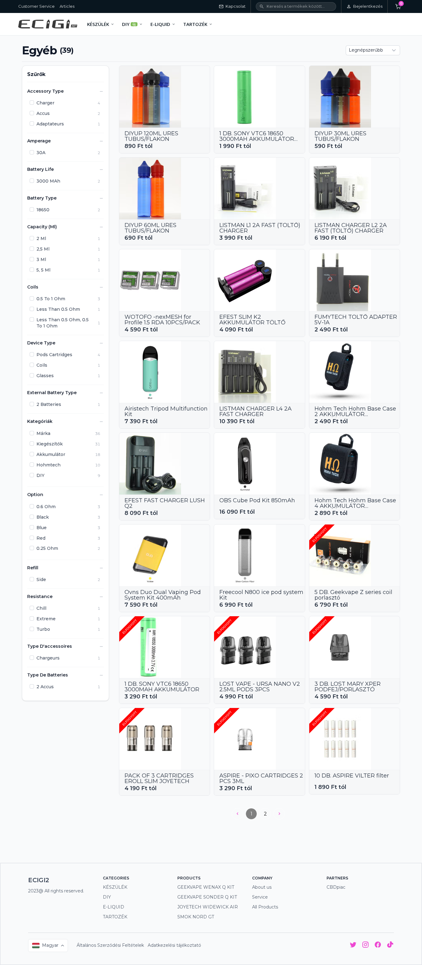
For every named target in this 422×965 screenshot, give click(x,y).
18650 (42, 210)
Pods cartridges (54, 355)
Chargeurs (48, 658)
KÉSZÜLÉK (115, 887)
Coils (41, 365)
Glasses (45, 376)
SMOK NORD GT (195, 917)
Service (260, 897)
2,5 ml (42, 249)
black (42, 517)
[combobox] (373, 50)
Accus (43, 113)
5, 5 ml (43, 270)
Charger (45, 103)
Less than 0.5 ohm (58, 309)
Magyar (50, 945)
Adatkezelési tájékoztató (174, 945)
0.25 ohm (47, 548)
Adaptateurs (50, 124)
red (40, 538)
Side (41, 580)
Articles (67, 6)
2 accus (45, 686)
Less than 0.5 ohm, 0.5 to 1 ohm (62, 323)
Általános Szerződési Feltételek (110, 945)
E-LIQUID (113, 907)
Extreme (46, 619)
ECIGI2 (38, 880)
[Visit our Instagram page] (365, 945)
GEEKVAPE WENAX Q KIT (205, 887)
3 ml (41, 260)
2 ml (41, 239)
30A (40, 152)
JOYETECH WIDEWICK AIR (207, 907)
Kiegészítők (49, 444)
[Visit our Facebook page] (378, 945)
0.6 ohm (46, 506)
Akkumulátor (50, 454)
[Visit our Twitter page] (353, 945)
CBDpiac (336, 887)
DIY (40, 475)
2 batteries (48, 404)
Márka (43, 433)
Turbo (43, 629)
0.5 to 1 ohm (50, 299)
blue (41, 527)
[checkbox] (32, 102)
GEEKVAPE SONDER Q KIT (207, 897)
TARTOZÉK (115, 917)
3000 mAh (48, 181)
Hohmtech (48, 465)
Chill (41, 608)
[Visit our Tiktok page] (390, 945)
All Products (265, 907)
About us (262, 887)
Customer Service (36, 6)
